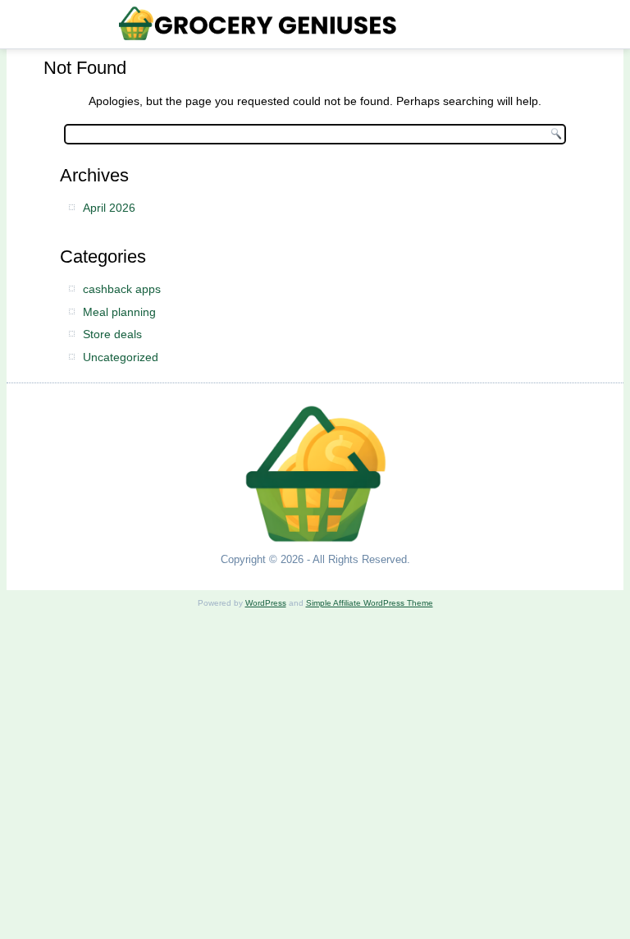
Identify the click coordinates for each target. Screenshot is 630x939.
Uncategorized (120, 357)
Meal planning (119, 311)
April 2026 (109, 207)
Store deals (112, 334)
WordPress (265, 602)
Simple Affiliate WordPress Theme (369, 602)
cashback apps (122, 288)
